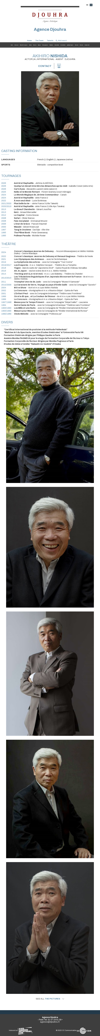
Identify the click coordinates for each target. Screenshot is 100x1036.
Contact (44, 66)
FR (87, 5)
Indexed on (13, 1030)
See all (48, 999)
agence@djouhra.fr (50, 1022)
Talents (50, 40)
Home (29, 40)
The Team (39, 40)
